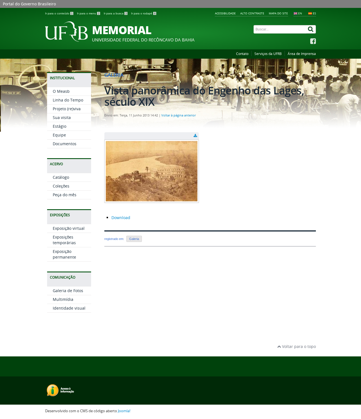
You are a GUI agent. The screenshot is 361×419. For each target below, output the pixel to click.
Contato (242, 53)
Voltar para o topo (298, 346)
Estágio (59, 126)
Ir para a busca (115, 13)
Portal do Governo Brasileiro (29, 3)
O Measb (61, 91)
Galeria (134, 239)
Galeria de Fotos (68, 290)
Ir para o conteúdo (59, 13)
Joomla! (124, 411)
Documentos (64, 143)
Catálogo (61, 177)
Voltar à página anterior (178, 115)
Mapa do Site (278, 13)
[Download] (195, 136)
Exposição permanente (64, 254)
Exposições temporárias (64, 239)
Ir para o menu (88, 13)
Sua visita (62, 117)
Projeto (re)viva (67, 108)
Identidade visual (69, 308)
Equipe (59, 135)
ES (314, 13)
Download (120, 217)
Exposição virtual (69, 228)
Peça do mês (64, 194)
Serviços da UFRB (268, 53)
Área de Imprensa (302, 53)
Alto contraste (252, 13)
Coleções (61, 186)
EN (300, 13)
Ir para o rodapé (143, 13)
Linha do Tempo (68, 100)
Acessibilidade (225, 13)
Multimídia (63, 299)
